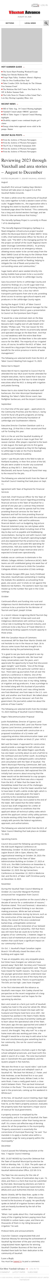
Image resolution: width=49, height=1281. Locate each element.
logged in (17, 1261)
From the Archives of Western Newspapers (19, 140)
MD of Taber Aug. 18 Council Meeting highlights (22, 108)
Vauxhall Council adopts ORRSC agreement (20, 111)
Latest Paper (18, 1272)
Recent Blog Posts (13, 135)
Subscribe (33, 1272)
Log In (44, 5)
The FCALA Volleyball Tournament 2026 (19, 145)
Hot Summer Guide (13, 66)
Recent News (10, 103)
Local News (30, 23)
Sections (10, 23)
